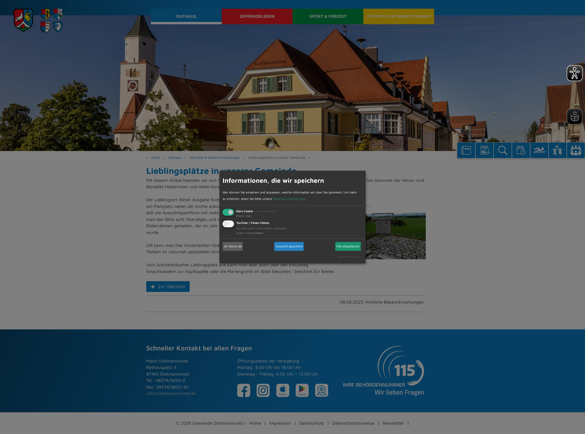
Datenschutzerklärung (289, 199)
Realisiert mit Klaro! (349, 256)
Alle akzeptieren (347, 246)
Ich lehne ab (233, 246)
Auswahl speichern (289, 246)
